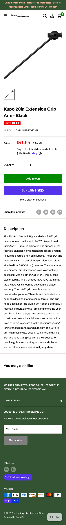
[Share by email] (59, 212)
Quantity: (9, 165)
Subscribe (15, 440)
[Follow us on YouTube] (6, 469)
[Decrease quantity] (21, 165)
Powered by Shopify (14, 517)
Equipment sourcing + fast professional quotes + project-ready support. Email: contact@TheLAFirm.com (33, 4)
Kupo (7, 130)
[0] (59, 16)
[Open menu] (5, 15)
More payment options (33, 199)
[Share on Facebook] (38, 212)
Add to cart (33, 178)
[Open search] (45, 16)
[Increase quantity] (40, 165)
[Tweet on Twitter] (52, 212)
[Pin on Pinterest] (45, 212)
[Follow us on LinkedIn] (13, 469)
